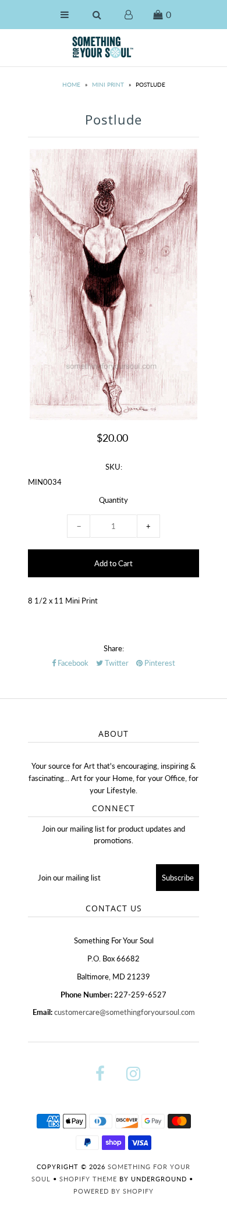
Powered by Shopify (113, 1191)
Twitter (116, 663)
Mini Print (108, 84)
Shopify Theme (88, 1179)
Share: (114, 648)
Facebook (72, 663)
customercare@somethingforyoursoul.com (124, 1012)
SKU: (113, 466)
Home (71, 84)
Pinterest (159, 663)
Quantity (113, 500)
